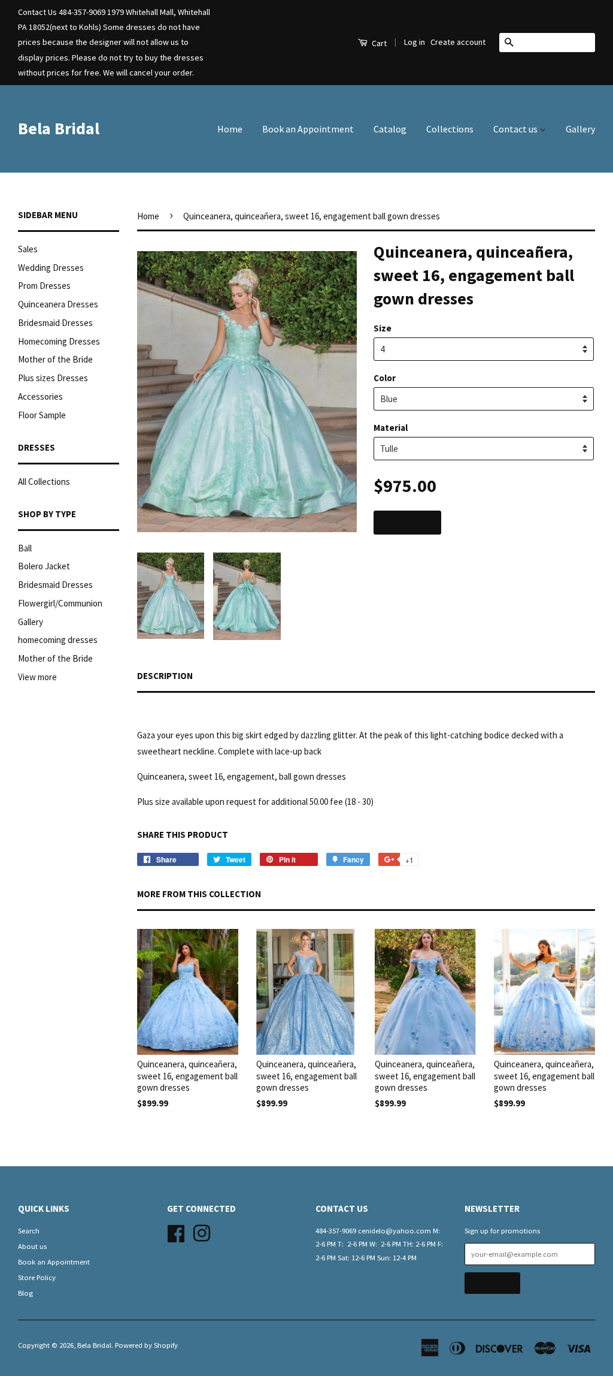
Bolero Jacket (44, 566)
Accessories (40, 396)
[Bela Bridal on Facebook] (176, 1231)
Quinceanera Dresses (58, 304)
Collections (450, 129)
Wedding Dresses (51, 267)
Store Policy (37, 1277)
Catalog (390, 129)
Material (391, 427)
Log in (414, 42)
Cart (378, 43)
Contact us (516, 129)
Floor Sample (42, 415)
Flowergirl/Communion (60, 603)
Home (229, 129)
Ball (25, 548)
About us (32, 1246)
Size (383, 328)
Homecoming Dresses (59, 341)
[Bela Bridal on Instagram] (202, 1231)
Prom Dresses (44, 285)
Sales (28, 249)
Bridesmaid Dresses (55, 322)
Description (165, 675)
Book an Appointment (308, 129)
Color (385, 378)
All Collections (44, 481)
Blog (25, 1292)
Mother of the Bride (55, 359)
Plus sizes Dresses (53, 378)
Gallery (580, 129)
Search (29, 1230)
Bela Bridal (58, 128)
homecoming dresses (58, 639)
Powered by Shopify (146, 1345)
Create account (457, 42)
